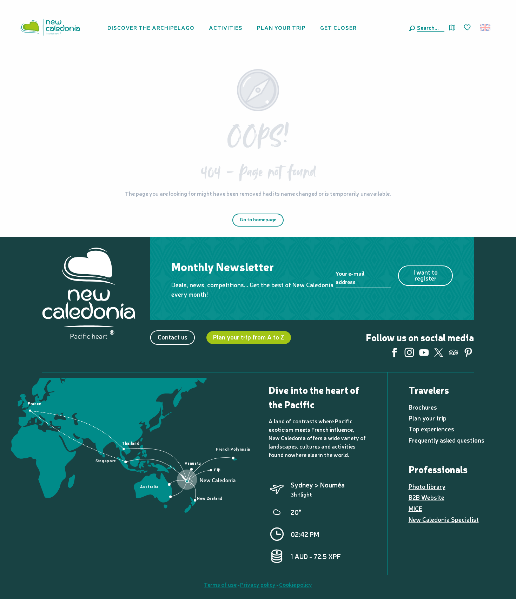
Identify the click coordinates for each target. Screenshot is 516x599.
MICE (415, 508)
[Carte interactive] (452, 27)
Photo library (427, 486)
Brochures (423, 407)
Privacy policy (258, 584)
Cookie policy (295, 584)
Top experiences (431, 429)
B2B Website (426, 497)
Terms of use (220, 584)
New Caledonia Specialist (444, 519)
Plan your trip (427, 418)
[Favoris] (468, 28)
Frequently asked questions (446, 440)
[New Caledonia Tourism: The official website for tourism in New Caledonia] (50, 27)
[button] (429, 27)
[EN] (485, 27)
